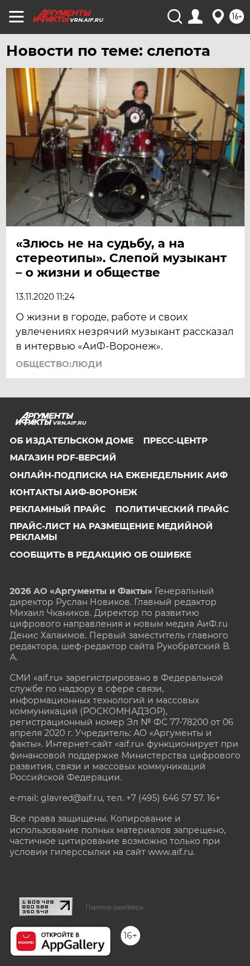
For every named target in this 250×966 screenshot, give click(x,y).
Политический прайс (172, 509)
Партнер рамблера (114, 907)
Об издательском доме (71, 440)
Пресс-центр (175, 440)
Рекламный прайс (58, 509)
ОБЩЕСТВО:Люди (59, 364)
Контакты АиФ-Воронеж (73, 492)
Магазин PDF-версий (63, 457)
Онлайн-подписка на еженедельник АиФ (119, 475)
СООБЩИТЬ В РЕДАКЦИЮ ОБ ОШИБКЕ (100, 554)
